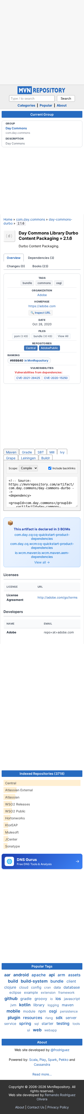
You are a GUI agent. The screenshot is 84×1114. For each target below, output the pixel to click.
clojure (10, 987)
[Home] (42, 93)
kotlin (25, 1004)
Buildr (45, 458)
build (13, 981)
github (11, 998)
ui (29, 1030)
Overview (14, 258)
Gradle (27, 452)
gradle (26, 998)
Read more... (42, 1074)
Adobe (42, 295)
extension (48, 992)
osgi (59, 283)
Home (8, 219)
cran (48, 987)
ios (59, 998)
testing (63, 1023)
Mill (51, 452)
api (52, 974)
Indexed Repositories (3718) (42, 773)
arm (62, 975)
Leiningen (28, 458)
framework (66, 992)
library (39, 1005)
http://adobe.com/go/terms (57, 597)
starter (48, 1023)
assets (74, 975)
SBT (41, 452)
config (36, 987)
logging (54, 1005)
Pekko (63, 1060)
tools (76, 1024)
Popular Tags (42, 966)
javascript (72, 999)
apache (39, 975)
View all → (42, 562)
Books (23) (40, 266)
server (71, 1017)
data (58, 987)
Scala (33, 1060)
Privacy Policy (58, 1107)
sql (37, 1024)
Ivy (62, 452)
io (52, 999)
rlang (49, 1018)
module (29, 1011)
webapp (50, 1030)
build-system (35, 981)
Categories (26, 105)
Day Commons (16, 128)
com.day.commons (30, 219)
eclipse (15, 992)
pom (21, 336)
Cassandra (42, 1064)
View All (63, 336)
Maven (11, 452)
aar (7, 974)
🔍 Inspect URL (41, 312)
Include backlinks (63, 468)
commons (44, 283)
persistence (69, 1011)
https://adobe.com (42, 306)
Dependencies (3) (41, 258)
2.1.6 (67, 238)
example (31, 992)
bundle (27, 283)
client (71, 981)
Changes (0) (16, 266)
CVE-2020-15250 (56, 378)
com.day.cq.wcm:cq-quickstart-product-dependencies (42, 546)
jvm (13, 1005)
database (71, 987)
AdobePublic (49, 348)
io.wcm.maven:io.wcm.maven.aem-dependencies (42, 555)
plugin (14, 1017)
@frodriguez (60, 1050)
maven (68, 1005)
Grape (10, 458)
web (37, 1029)
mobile (14, 1011)
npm (42, 1011)
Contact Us (35, 1107)
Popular (46, 105)
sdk (60, 1017)
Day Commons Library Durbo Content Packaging (48, 235)
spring (25, 1023)
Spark (52, 1060)
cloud (24, 987)
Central (31, 348)
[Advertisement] (42, 42)
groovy (41, 998)
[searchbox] (32, 98)
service (10, 1023)
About (61, 105)
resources (33, 1017)
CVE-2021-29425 (28, 378)
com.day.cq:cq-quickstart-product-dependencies (42, 537)
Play (42, 1060)
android (21, 974)
